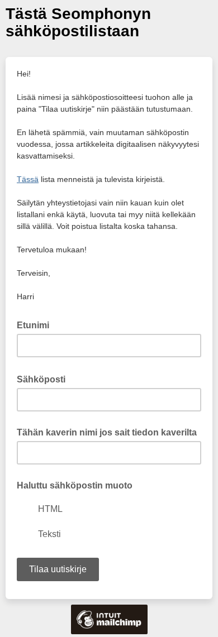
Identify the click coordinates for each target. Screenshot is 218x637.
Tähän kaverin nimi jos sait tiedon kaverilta (107, 432)
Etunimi (33, 325)
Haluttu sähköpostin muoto (74, 485)
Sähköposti (44, 378)
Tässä (28, 179)
